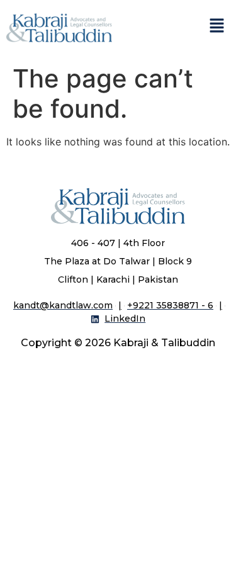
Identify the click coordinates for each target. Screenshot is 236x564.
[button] (217, 26)
